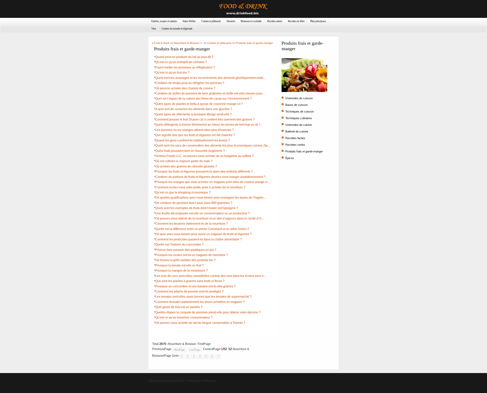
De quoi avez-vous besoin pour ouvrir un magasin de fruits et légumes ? (203, 234)
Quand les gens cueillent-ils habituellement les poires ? (192, 140)
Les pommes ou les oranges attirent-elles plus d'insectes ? (194, 130)
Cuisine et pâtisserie (211, 21)
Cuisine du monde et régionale (177, 28)
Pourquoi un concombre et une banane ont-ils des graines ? (195, 286)
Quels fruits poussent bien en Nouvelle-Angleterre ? (190, 150)
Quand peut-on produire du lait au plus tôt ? (184, 57)
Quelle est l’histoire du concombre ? (179, 244)
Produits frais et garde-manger (254, 42)
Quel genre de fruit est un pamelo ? (178, 307)
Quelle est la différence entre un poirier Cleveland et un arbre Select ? (202, 229)
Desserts (231, 21)
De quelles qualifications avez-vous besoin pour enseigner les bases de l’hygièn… (211, 197)
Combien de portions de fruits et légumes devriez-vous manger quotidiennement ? (210, 176)
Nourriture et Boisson (187, 42)
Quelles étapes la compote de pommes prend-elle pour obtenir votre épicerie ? (208, 312)
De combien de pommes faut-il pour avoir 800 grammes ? (193, 202)
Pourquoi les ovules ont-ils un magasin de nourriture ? (191, 255)
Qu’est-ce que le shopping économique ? (183, 192)
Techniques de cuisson (299, 111)
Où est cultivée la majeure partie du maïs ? (183, 161)
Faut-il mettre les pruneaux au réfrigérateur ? (185, 67)
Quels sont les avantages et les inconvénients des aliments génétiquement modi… (210, 77)
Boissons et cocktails (251, 21)
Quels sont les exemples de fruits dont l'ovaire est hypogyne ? (196, 208)
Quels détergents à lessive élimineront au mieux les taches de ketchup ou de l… (209, 124)
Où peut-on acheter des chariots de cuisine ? (185, 88)
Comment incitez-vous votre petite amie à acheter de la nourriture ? (200, 187)
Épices (289, 158)
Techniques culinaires (298, 118)
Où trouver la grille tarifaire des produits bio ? (185, 260)
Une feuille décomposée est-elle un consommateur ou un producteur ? (202, 213)
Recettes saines (274, 21)
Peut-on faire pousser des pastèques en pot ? (185, 249)
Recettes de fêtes (296, 21)
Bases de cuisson (296, 104)
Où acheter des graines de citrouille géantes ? (186, 166)
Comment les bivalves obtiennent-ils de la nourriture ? (191, 223)
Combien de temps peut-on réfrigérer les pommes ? (189, 83)
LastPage (194, 349)
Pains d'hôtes (189, 21)
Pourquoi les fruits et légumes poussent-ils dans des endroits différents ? (204, 171)
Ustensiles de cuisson (299, 98)
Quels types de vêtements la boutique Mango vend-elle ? (193, 114)
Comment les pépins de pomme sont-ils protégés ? (189, 291)
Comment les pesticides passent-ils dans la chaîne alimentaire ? (198, 239)
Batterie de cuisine (296, 131)
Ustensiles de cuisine (298, 124)
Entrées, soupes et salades (164, 21)
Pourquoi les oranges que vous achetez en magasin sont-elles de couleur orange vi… (213, 182)
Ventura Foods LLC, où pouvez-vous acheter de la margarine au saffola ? (204, 156)
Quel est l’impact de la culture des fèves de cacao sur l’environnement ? (203, 98)
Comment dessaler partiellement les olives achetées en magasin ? (200, 301)
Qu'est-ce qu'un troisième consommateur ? (183, 317)
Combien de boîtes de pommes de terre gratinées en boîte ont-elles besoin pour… (210, 93)
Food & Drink (161, 42)
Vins (153, 28)
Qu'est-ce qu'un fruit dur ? (172, 72)
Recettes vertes (295, 144)
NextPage (179, 349)
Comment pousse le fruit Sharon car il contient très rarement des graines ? (205, 119)
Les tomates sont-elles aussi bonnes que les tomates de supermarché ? (203, 296)
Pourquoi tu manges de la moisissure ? (181, 270)
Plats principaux (318, 21)
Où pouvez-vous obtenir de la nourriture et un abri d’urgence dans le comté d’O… (209, 218)
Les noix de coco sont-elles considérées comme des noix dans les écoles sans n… (211, 275)
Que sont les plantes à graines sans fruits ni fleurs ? (189, 281)
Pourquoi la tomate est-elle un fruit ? (179, 265)
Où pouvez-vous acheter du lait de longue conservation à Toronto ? (200, 322)
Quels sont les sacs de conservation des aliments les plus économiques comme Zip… (213, 145)
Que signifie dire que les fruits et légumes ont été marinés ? (195, 135)
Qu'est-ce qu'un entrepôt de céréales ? (181, 62)
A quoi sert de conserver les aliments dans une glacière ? (193, 109)
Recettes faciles (295, 138)
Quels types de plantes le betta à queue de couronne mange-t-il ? (199, 103)
